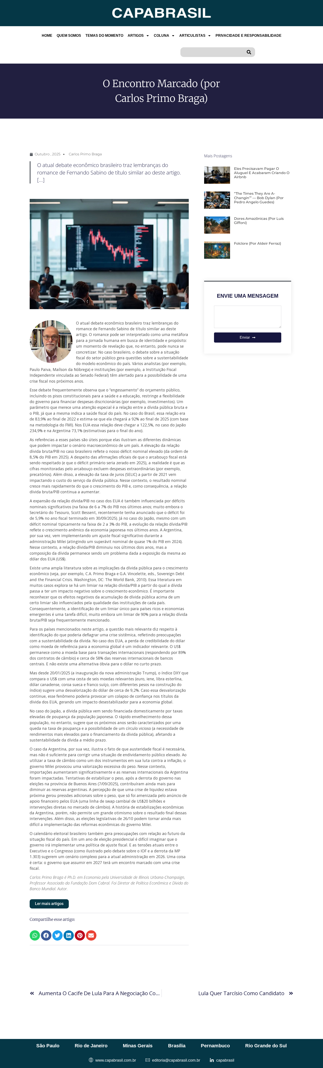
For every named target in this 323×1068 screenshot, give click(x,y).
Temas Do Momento (104, 35)
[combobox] (212, 52)
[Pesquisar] (250, 52)
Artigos (136, 35)
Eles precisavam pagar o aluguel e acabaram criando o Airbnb (261, 173)
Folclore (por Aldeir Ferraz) (257, 243)
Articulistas (192, 35)
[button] (35, 935)
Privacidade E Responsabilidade (248, 35)
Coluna (161, 35)
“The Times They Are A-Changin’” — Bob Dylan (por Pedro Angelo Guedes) (259, 197)
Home (47, 35)
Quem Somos (69, 35)
